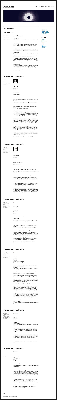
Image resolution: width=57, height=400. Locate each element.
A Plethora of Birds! (44, 33)
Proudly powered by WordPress (13, 396)
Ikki (6, 151)
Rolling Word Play (44, 46)
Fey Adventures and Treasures (46, 30)
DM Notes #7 (9, 32)
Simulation (43, 47)
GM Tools (42, 6)
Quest (42, 45)
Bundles (52, 6)
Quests (46, 6)
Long (7, 83)
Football (43, 43)
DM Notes (7, 37)
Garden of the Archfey (45, 31)
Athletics (43, 40)
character (8, 150)
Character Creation (44, 41)
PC (8, 83)
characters (4, 83)
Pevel (9, 317)
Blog (39, 6)
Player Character (5, 84)
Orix (6, 206)
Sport (49, 6)
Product (43, 44)
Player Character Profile (13, 76)
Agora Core (4, 148)
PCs (9, 83)
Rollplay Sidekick (8, 6)
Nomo (7, 256)
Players (7, 40)
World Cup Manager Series (45, 32)
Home (36, 6)
